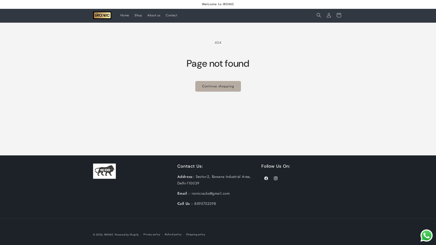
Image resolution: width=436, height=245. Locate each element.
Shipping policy (195, 234)
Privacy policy (152, 234)
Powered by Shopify (127, 234)
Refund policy (173, 234)
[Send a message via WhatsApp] (426, 235)
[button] (319, 15)
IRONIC (109, 234)
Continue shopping (218, 86)
